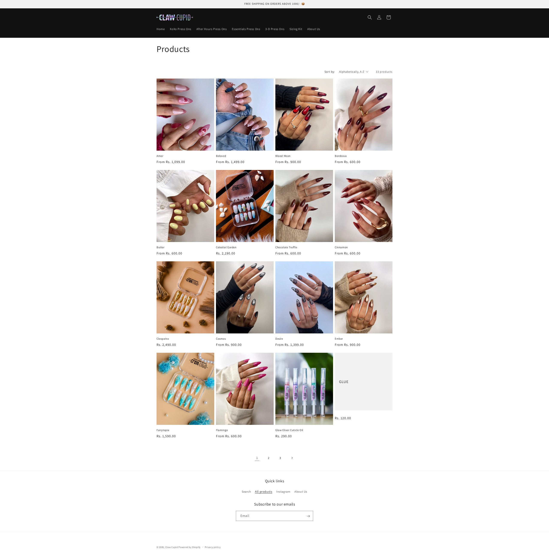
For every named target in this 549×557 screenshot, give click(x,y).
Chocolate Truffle (286, 247)
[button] (369, 17)
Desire (279, 339)
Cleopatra (163, 339)
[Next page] (292, 458)
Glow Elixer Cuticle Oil (289, 430)
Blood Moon (283, 156)
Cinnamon (341, 247)
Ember (339, 339)
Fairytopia (163, 430)
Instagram (283, 491)
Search (246, 491)
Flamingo (222, 430)
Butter (160, 247)
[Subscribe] (308, 516)
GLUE (343, 381)
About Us (300, 491)
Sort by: (329, 72)
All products (263, 491)
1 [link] (257, 458)
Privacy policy (213, 546)
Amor (160, 156)
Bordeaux (341, 156)
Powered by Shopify (189, 547)
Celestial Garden (226, 247)
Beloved (221, 156)
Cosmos (221, 339)
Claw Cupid (172, 547)
